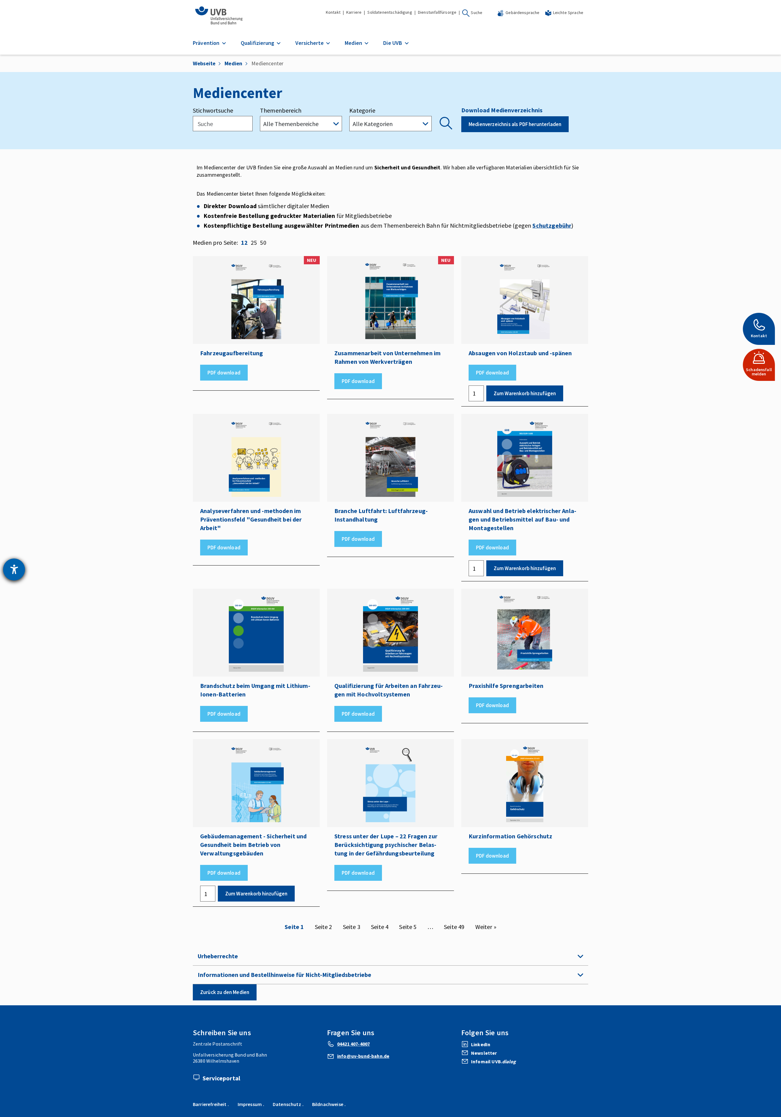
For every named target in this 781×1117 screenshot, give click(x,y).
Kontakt (333, 12)
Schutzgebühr (551, 225)
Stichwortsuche (213, 110)
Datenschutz (287, 1104)
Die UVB (393, 42)
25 (254, 242)
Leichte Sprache (568, 12)
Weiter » (485, 927)
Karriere (354, 12)
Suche (476, 12)
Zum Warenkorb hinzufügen (525, 393)
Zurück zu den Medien (224, 992)
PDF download (223, 372)
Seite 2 (323, 927)
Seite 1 (294, 927)
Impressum (250, 1104)
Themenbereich (280, 110)
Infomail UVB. (493, 1061)
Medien (354, 42)
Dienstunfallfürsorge (437, 12)
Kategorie (362, 110)
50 (263, 242)
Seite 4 (379, 927)
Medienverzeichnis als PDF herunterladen (515, 124)
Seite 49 (454, 927)
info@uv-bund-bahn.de (363, 1056)
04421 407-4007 (353, 1044)
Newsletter (484, 1053)
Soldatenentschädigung (389, 12)
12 (244, 242)
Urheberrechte (218, 956)
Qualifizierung (258, 42)
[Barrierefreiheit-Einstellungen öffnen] (14, 569)
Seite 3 (351, 927)
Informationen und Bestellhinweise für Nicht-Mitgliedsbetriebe (284, 974)
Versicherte (310, 42)
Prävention (207, 42)
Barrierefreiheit (210, 1104)
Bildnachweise (327, 1104)
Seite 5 (407, 927)
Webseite (204, 63)
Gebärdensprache (522, 12)
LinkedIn (480, 1044)
